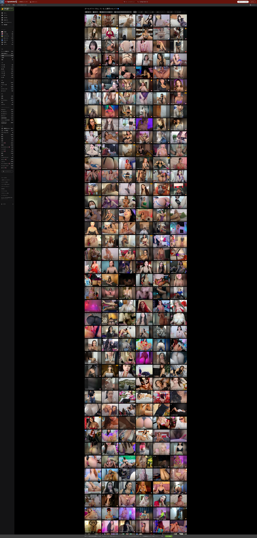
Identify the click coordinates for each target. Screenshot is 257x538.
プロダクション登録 (5, 193)
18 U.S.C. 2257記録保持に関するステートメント (6, 198)
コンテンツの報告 (4, 182)
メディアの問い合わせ (5, 184)
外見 (88, 12)
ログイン (252, 1)
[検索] (138, 2)
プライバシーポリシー (5, 186)
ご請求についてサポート (5, 179)
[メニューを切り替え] (2, 2)
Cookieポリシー (147, 536)
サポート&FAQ (4, 177)
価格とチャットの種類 (106, 12)
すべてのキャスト (4, 195)
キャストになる (4, 190)
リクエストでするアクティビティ (122, 12)
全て (135, 12)
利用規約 (3, 188)
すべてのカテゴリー (8, 171)
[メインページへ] (11, 2)
